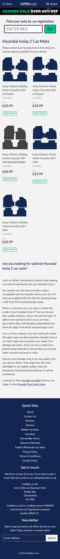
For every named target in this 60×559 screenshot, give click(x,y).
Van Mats (30, 434)
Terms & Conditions (30, 456)
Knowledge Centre (30, 438)
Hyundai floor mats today (31, 384)
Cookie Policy (30, 460)
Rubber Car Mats (30, 429)
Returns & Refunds (30, 443)
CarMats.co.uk (32, 553)
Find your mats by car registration (30, 21)
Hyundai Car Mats (31, 380)
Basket (54, 4)
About (30, 412)
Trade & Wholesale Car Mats (30, 447)
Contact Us (30, 416)
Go (50, 29)
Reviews (30, 420)
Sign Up (52, 538)
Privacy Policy (30, 451)
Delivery (30, 425)
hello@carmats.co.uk (45, 477)
